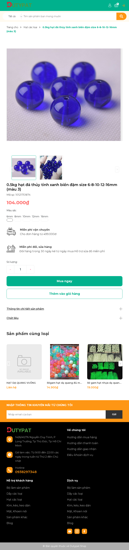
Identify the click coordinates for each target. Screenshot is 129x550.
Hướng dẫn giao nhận (81, 449)
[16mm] (44, 220)
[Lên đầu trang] (123, 544)
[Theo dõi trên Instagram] (77, 531)
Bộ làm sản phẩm (18, 487)
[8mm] (17, 220)
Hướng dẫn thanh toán (82, 443)
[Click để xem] (64, 95)
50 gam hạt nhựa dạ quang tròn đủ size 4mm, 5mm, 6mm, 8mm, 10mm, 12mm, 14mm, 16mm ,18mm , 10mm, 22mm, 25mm (104, 382)
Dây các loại (14, 493)
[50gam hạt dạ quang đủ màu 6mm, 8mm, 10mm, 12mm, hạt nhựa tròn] (64, 361)
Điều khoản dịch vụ (80, 455)
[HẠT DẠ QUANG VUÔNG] (24, 361)
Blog (10, 523)
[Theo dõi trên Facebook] (84, 531)
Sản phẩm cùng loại (28, 333)
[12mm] (35, 220)
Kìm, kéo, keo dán (18, 505)
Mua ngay (64, 281)
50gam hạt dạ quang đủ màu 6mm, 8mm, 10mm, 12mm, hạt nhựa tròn (64, 382)
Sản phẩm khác (17, 517)
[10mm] (26, 220)
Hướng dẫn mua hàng (82, 437)
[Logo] (19, 4)
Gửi (114, 414)
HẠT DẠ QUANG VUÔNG (21, 382)
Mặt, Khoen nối (17, 511)
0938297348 (26, 472)
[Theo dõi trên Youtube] (70, 531)
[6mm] (10, 220)
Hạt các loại (14, 499)
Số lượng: (12, 261)
